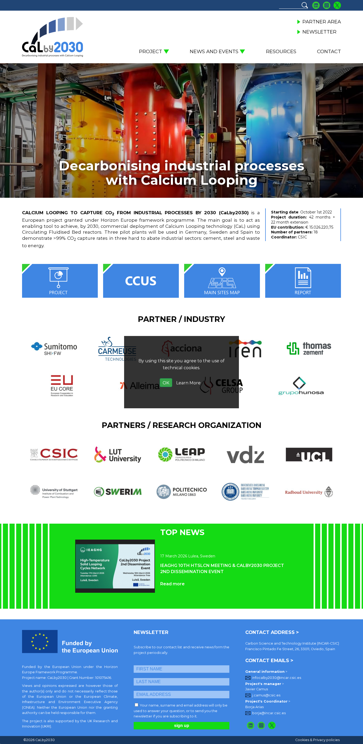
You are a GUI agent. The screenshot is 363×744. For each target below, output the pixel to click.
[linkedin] (251, 725)
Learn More (188, 382)
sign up (181, 725)
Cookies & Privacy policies (317, 740)
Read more (172, 583)
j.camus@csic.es (266, 695)
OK (166, 382)
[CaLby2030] (52, 37)
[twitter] (272, 725)
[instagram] (261, 725)
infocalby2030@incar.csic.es (276, 678)
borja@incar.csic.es (269, 713)
